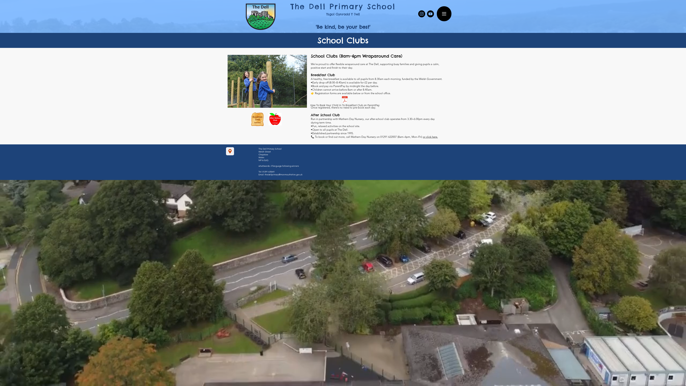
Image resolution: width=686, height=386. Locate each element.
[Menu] (444, 13)
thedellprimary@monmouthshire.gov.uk (283, 174)
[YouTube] (430, 13)
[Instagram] (421, 13)
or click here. (430, 136)
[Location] (230, 151)
